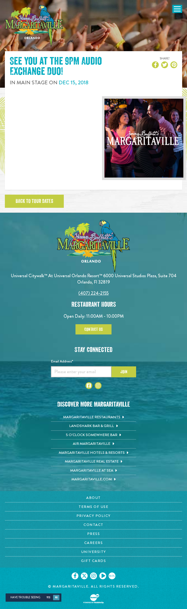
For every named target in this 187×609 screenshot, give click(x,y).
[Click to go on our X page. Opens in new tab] (84, 575)
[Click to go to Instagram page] (98, 385)
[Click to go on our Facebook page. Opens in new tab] (75, 575)
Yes (48, 597)
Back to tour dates (34, 201)
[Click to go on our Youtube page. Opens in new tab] (102, 575)
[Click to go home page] (34, 26)
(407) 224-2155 (93, 293)
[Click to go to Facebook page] (88, 385)
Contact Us (93, 329)
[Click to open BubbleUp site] (93, 598)
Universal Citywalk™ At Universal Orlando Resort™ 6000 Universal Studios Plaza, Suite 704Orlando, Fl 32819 (94, 278)
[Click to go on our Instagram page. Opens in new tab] (93, 575)
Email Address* (62, 361)
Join (123, 372)
